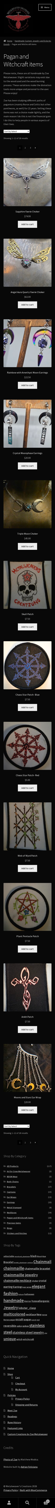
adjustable (9, 1256)
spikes (25, 1326)
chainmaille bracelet (37, 1268)
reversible (10, 1326)
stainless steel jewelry (28, 1332)
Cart (17, 1377)
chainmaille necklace (17, 1280)
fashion (11, 1293)
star (45, 1333)
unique (10, 1338)
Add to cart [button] (27, 224)
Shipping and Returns (26, 1404)
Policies (11, 1395)
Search (27, 1503)
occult (19, 1319)
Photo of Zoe (10, 1459)
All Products (12, 1166)
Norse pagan (9, 1319)
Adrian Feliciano (29, 1466)
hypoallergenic (41, 1301)
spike (19, 1326)
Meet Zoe (12, 1410)
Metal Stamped (14, 1207)
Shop (10, 1374)
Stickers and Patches (17, 1233)
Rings (9, 1228)
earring (8, 1287)
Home (9, 41)
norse (44, 1314)
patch (34, 1320)
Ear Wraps (11, 1197)
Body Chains (13, 1181)
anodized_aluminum (22, 1256)
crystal (42, 1280)
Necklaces (11, 1212)
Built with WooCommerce (33, 1490)
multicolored (14, 1314)
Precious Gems (14, 1223)
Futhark (21, 1294)
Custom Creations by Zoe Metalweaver (27, 1434)
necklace (31, 1314)
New (39, 1314)
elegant (38, 1286)
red (38, 1320)
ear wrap (27, 1287)
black (33, 1256)
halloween (29, 1294)
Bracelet (9, 1262)
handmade (14, 1300)
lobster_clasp (27, 1308)
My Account (21, 1389)
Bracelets (11, 1186)
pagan (27, 1319)
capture (30, 1263)
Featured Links (15, 1428)
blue (44, 1256)
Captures (11, 1192)
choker (35, 1281)
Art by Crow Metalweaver (18, 1171)
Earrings (11, 1202)
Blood (39, 1256)
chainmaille (14, 1268)
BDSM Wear (12, 1176)
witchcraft (28, 1339)
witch (19, 1339)
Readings (12, 1416)
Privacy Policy (22, 1398)
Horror (27, 1301)
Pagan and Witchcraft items (20, 1217)
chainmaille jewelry (21, 1274)
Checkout (20, 1383)
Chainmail (42, 1261)
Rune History (14, 1422)
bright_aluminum (20, 1263)
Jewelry (11, 1307)
